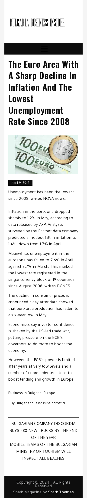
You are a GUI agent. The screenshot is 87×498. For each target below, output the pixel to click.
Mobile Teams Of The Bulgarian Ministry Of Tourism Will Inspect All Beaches (43, 451)
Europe (49, 393)
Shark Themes (61, 492)
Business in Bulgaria (25, 393)
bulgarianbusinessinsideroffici (40, 403)
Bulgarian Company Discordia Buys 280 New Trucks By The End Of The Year (44, 430)
